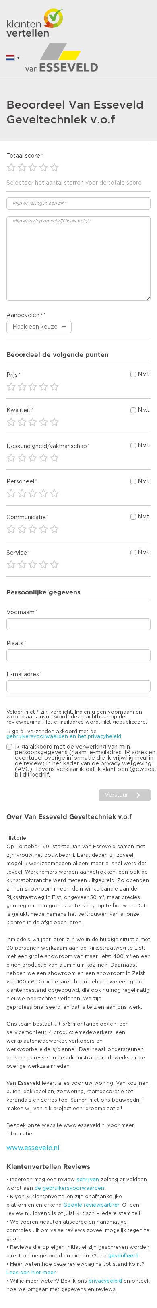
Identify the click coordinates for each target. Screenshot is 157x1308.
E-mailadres (22, 674)
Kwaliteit (18, 410)
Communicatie (26, 517)
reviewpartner (101, 1205)
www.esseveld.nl (33, 1148)
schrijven (87, 1179)
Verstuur (116, 795)
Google (72, 1205)
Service (16, 553)
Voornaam (20, 612)
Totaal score (23, 156)
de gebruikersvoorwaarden (69, 1188)
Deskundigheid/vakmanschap (46, 446)
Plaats (14, 643)
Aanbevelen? (24, 315)
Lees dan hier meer (30, 1272)
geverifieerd (123, 1255)
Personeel (20, 482)
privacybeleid (105, 1281)
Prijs (12, 375)
